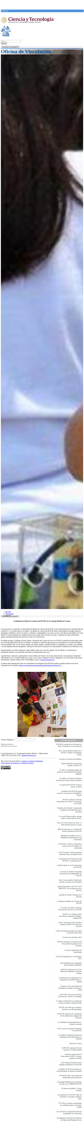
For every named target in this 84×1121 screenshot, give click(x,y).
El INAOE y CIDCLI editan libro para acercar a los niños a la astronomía (70, 846)
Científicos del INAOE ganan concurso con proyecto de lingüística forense (69, 793)
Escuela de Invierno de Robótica (70, 759)
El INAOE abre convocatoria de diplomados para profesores (70, 1076)
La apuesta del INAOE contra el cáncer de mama (70, 786)
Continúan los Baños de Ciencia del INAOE (69, 902)
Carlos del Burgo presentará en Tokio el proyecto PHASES (69, 932)
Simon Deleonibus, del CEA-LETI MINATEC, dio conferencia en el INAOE (70, 888)
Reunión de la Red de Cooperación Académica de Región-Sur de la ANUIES (69, 810)
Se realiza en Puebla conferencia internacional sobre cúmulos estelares (69, 779)
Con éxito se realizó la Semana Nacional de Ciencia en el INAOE (70, 909)
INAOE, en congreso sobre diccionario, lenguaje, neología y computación (70, 916)
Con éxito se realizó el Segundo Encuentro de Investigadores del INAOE (71, 874)
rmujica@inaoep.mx (47, 660)
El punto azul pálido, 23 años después (72, 1089)
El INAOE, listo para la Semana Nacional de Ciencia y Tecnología (70, 995)
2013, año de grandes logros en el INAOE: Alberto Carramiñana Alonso (70, 753)
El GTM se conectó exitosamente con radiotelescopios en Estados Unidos (70, 1105)
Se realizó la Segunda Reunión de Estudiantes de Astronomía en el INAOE (70, 1037)
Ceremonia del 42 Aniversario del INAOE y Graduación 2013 (70, 860)
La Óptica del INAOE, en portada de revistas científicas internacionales (69, 1002)
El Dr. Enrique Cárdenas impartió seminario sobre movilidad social (70, 853)
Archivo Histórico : (7, 740)
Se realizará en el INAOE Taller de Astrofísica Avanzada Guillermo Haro (70, 1097)
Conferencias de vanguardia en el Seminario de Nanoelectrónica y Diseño (70, 980)
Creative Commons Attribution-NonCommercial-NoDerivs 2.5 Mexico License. (22, 762)
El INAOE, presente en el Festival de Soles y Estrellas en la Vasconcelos (69, 745)
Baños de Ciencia (76, 1043)
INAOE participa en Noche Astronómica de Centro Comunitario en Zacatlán (69, 801)
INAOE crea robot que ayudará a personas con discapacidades (70, 1008)
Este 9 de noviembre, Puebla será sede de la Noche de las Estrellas (70, 881)
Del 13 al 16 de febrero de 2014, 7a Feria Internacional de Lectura (69, 824)
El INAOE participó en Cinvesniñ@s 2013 (69, 957)
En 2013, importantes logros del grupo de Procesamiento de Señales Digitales (69, 772)
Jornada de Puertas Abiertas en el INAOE (70, 896)
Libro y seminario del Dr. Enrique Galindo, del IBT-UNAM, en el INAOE (70, 924)
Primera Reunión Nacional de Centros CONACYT (71, 764)
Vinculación (9, 614)
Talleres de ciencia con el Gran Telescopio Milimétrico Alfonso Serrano (71, 971)
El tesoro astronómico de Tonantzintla (73, 951)
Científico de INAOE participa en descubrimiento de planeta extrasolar (69, 1070)
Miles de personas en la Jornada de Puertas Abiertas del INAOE (70, 830)
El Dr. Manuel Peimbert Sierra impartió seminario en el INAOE (70, 1064)
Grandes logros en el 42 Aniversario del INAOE (69, 866)
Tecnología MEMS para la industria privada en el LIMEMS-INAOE (69, 1083)
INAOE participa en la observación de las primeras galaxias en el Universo (69, 944)
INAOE (8, 612)
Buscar (4, 43)
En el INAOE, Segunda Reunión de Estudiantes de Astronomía (69, 1112)
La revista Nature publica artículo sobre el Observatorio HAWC (70, 817)
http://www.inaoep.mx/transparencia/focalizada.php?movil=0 (40, 665)
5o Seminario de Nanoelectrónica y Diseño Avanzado (69, 1023)
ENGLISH (4, 11)
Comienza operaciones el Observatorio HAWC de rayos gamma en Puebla (71, 1056)
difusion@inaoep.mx (29, 755)
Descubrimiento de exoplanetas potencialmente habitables (71, 964)
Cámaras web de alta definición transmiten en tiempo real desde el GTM (70, 988)
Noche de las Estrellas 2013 (72, 937)
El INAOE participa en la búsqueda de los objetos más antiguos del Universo (69, 1016)
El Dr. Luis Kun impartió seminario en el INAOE (69, 1030)
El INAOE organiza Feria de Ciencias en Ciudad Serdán (72, 1049)
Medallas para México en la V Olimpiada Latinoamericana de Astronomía (71, 837)
